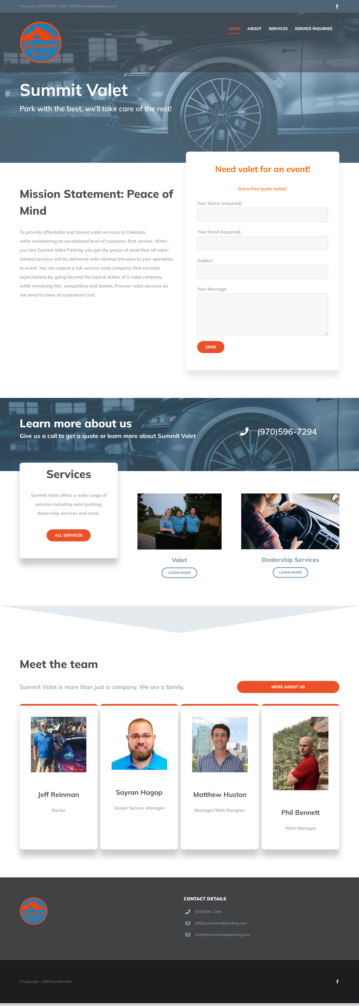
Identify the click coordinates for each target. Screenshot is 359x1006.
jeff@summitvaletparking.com (93, 6)
